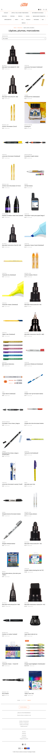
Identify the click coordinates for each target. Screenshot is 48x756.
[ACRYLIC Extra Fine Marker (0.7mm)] (13, 172)
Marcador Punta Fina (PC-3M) (10, 96)
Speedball (26, 632)
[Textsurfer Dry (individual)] (13, 261)
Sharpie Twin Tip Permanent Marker (33, 393)
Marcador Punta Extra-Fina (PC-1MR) (34, 334)
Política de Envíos (24, 726)
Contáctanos (24, 736)
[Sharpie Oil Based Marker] (13, 530)
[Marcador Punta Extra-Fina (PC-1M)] (13, 231)
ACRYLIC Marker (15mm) (30, 275)
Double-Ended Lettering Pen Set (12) (34, 570)
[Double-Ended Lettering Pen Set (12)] (35, 558)
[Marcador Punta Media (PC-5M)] (13, 53)
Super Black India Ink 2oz (30, 634)
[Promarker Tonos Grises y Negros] (13, 409)
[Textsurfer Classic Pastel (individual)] (35, 231)
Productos (24, 733)
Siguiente (29, 700)
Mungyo (26, 184)
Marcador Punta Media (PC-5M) (10, 67)
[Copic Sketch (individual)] (13, 380)
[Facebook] (38, 9)
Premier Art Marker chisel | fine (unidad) (12, 215)
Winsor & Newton (28, 124)
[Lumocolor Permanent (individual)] (35, 53)
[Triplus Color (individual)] (13, 320)
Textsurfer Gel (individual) (31, 453)
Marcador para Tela (29, 484)
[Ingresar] (43, 9)
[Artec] (24, 4)
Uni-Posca (4, 65)
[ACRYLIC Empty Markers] (35, 500)
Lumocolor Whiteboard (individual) (33, 364)
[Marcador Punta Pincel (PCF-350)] (13, 591)
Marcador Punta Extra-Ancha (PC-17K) (34, 604)
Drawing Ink (27, 126)
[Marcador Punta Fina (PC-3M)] (13, 83)
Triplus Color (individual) (8, 334)
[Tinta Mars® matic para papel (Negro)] (35, 202)
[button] (24, 707)
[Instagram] (40, 9)
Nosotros (24, 731)
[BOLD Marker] (13, 680)
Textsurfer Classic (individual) (10, 304)
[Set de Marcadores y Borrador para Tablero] (13, 559)
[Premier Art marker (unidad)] (13, 620)
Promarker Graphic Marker (31, 156)
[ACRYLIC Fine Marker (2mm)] (13, 112)
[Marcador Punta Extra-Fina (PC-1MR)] (35, 320)
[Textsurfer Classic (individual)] (13, 291)
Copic (3, 392)
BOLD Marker (5, 693)
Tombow (26, 95)
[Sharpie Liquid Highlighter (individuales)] (35, 650)
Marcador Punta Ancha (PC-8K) (32, 304)
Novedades (36, 19)
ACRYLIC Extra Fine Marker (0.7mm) (11, 186)
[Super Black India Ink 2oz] (35, 620)
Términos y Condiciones (24, 722)
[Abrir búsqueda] (1, 9)
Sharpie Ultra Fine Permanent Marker (34, 423)
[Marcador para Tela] (35, 470)
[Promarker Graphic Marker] (35, 142)
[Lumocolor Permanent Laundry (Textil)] (13, 470)
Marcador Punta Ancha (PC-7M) (33, 543)
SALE (43, 19)
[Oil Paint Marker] (35, 172)
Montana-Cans (5, 124)
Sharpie (26, 392)
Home (15, 27)
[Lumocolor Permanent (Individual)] (13, 142)
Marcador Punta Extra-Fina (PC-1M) (11, 245)
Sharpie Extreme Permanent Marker (11, 514)
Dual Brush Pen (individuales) (32, 96)
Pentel (25, 482)
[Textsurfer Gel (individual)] (35, 439)
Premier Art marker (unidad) (9, 634)
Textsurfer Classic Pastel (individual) (34, 245)
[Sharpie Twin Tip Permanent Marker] (35, 380)
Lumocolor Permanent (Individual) (11, 156)
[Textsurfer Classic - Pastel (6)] (13, 650)
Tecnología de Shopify (31, 751)
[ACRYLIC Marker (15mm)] (35, 261)
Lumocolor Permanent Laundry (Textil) (12, 484)
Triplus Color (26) (29, 693)
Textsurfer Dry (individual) (9, 275)
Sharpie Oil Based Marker (8, 543)
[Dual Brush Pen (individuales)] (35, 83)
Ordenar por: (5, 36)
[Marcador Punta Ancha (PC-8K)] (35, 291)
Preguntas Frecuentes (24, 738)
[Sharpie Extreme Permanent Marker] (13, 500)
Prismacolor (5, 632)
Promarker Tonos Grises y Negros (11, 423)
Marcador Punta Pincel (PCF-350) (11, 604)
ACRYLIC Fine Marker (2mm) (9, 126)
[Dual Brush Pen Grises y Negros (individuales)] (13, 439)
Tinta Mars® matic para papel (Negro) (34, 215)
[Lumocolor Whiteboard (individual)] (35, 350)
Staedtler (26, 65)
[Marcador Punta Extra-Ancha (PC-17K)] (35, 591)
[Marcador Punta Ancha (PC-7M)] (35, 530)
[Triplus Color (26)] (35, 680)
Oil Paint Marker (28, 186)
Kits (22, 19)
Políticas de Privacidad (24, 724)
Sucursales (24, 735)
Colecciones (19, 27)
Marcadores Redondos (8, 364)
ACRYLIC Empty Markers (30, 514)
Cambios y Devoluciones (24, 721)
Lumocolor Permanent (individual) (33, 67)
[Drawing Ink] (35, 112)
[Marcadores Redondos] (13, 350)
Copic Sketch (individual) (8, 393)
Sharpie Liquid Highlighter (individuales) (34, 664)
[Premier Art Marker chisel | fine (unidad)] (13, 202)
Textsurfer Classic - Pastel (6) (10, 664)
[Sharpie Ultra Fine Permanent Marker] (35, 409)
